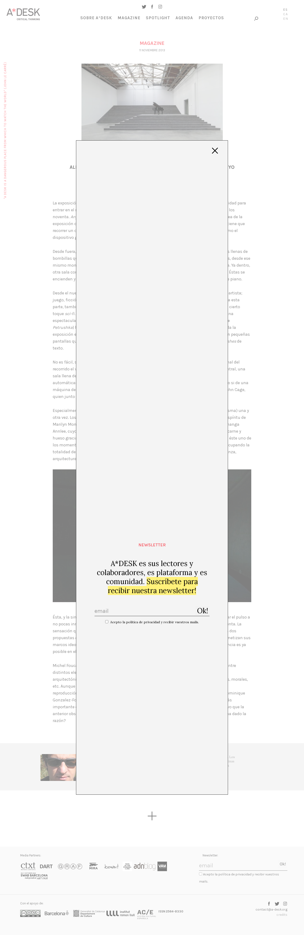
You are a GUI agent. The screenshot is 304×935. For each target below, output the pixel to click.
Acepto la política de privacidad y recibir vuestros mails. (154, 622)
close (215, 151)
